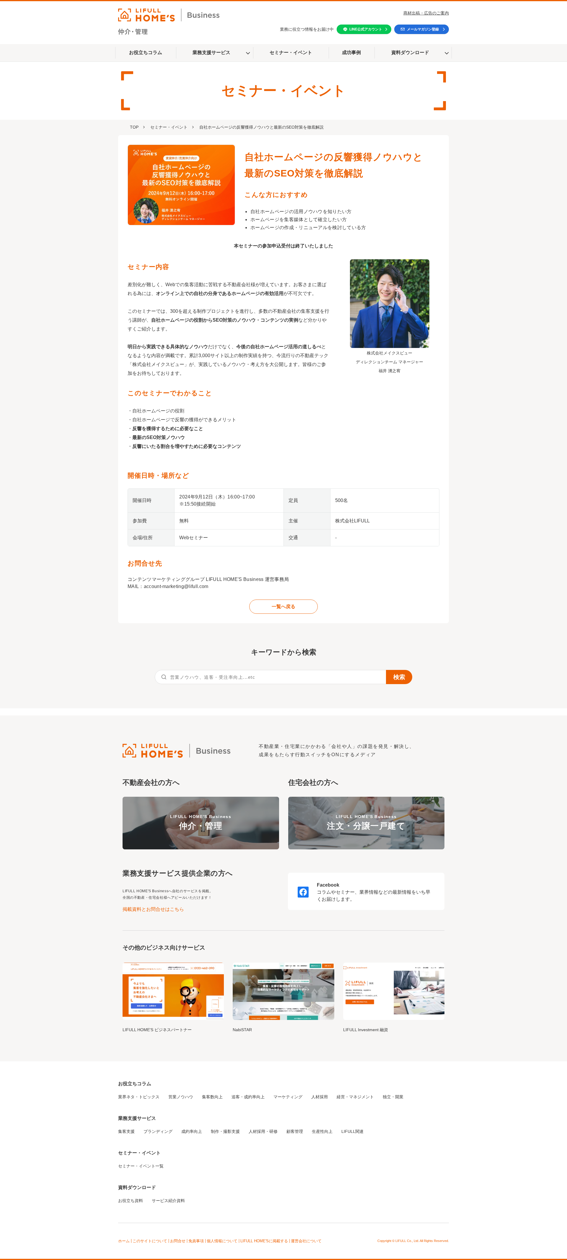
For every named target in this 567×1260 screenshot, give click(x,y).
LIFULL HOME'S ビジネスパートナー (157, 1029)
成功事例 (351, 52)
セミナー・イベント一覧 (141, 1166)
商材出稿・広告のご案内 (426, 13)
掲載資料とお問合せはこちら (153, 909)
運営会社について (306, 1241)
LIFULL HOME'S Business (200, 822)
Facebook (328, 884)
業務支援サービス (211, 52)
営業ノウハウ (180, 1096)
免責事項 (196, 1241)
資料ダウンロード (410, 52)
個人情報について (222, 1241)
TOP (134, 127)
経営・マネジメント (355, 1096)
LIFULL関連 (352, 1131)
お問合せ (177, 1241)
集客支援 (126, 1131)
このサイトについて (150, 1241)
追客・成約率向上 (248, 1096)
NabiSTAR (242, 1029)
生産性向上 (322, 1131)
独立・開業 (393, 1096)
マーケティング (287, 1096)
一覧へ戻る (283, 606)
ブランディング (158, 1131)
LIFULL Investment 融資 (365, 1029)
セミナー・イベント (291, 52)
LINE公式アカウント (365, 29)
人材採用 (319, 1096)
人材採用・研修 (263, 1131)
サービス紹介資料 (168, 1200)
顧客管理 (294, 1131)
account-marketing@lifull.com (176, 586)
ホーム (124, 1241)
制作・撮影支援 (225, 1131)
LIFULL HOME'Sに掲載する (264, 1241)
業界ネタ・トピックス (138, 1096)
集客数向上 (212, 1096)
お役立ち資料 (130, 1200)
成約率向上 (191, 1131)
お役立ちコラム (145, 52)
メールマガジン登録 (423, 29)
